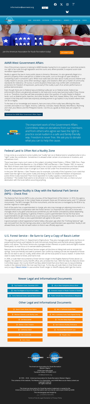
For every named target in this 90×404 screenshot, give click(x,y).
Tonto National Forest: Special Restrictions (26, 296)
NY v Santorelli (26, 335)
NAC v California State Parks (65, 309)
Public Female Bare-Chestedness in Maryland (66, 296)
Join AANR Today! (67, 53)
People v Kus (66, 335)
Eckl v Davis (26, 340)
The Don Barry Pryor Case (66, 320)
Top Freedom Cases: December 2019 (26, 285)
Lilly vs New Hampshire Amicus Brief (66, 285)
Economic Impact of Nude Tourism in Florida (66, 291)
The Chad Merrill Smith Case (65, 330)
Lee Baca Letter (26, 320)
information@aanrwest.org (22, 7)
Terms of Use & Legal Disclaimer (39, 398)
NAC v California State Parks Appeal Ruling (66, 314)
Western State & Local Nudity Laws (26, 314)
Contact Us (76, 20)
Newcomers (36, 20)
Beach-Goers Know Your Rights (26, 309)
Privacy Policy (57, 398)
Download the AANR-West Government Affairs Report (24, 114)
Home (29, 20)
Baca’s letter (21, 267)
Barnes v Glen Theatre (26, 325)
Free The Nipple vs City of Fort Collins (26, 291)
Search (84, 20)
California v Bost (26, 330)
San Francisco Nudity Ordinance (66, 325)
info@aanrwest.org (45, 375)
